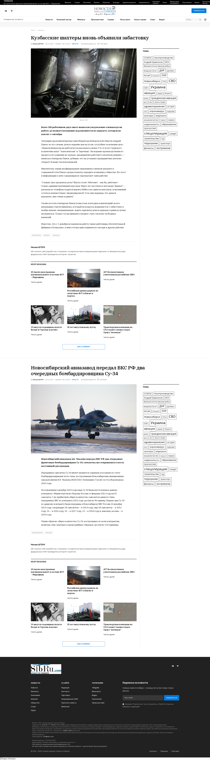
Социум (77, 2)
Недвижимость (144, 2)
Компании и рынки (156, 2)
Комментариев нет (89, 44)
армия (160, 93)
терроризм (151, 143)
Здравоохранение (129, 2)
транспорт (165, 143)
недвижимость (151, 124)
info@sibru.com (48, 736)
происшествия (150, 128)
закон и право (160, 102)
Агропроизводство (163, 58)
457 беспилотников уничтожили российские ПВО (118, 273)
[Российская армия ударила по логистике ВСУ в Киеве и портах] (83, 278)
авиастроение (37, 533)
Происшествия (97, 19)
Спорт (152, 19)
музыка (163, 120)
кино (145, 111)
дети (145, 102)
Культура (116, 2)
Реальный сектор (64, 19)
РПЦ (164, 81)
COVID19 (147, 58)
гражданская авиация (163, 98)
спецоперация (155, 133)
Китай (147, 75)
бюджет (168, 93)
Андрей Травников (153, 62)
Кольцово (156, 75)
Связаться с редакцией (131, 707)
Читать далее (36, 282)
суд (163, 139)
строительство (151, 138)
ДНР (161, 70)
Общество (106, 2)
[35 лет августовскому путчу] (83, 314)
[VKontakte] (22, 133)
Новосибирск (152, 81)
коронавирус (157, 111)
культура (148, 116)
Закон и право (140, 19)
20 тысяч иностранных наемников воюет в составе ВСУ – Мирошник (32, 4)
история (170, 107)
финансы (149, 148)
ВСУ (167, 62)
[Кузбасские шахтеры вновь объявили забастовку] (84, 83)
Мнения (96, 2)
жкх (150, 102)
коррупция (171, 111)
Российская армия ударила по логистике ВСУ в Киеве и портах (82, 293)
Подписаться (199, 11)
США (146, 88)
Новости (49, 19)
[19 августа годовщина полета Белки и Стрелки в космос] (47, 314)
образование (169, 124)
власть (146, 98)
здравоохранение (154, 106)
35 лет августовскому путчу (81, 327)
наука (171, 120)
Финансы (68, 2)
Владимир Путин (150, 71)
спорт (173, 133)
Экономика (87, 2)
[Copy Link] (22, 144)
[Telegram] (22, 139)
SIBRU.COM (67, 730)
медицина (161, 116)
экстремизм (163, 148)
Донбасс (170, 71)
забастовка (36, 235)
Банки (165, 2)
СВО (172, 81)
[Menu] (205, 19)
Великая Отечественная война (157, 66)
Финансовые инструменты (174, 2)
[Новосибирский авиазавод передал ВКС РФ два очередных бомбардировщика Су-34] (84, 419)
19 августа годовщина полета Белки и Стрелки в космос (46, 328)
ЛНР (164, 75)
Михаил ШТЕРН (38, 44)
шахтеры (56, 235)
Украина (158, 87)
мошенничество (151, 120)
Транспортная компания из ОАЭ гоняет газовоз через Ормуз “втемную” (117, 330)
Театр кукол (125, 19)
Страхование (187, 2)
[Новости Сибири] (105, 11)
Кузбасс (47, 235)
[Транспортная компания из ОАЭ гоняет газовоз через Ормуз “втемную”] (120, 314)
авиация (149, 93)
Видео (197, 2)
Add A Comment (83, 347)
